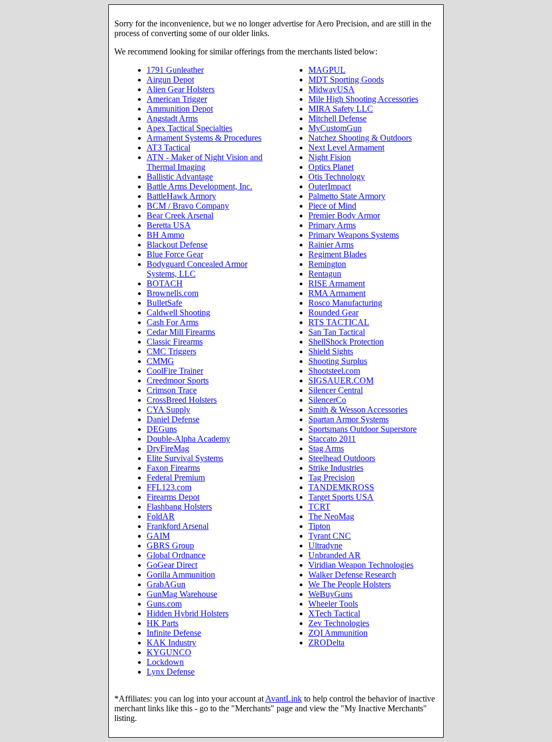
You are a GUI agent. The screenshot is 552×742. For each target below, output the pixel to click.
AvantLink (283, 698)
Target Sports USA (341, 496)
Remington (327, 264)
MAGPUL (327, 69)
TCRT (319, 506)
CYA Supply (168, 409)
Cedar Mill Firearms (181, 331)
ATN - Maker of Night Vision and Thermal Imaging (205, 162)
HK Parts (162, 623)
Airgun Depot (170, 79)
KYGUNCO (169, 652)
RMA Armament (336, 293)
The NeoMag (331, 516)
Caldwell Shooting (178, 312)
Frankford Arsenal (178, 526)
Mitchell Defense (337, 118)
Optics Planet (331, 166)
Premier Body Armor (344, 215)
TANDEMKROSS (341, 487)
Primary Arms (332, 225)
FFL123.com (169, 487)
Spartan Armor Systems (348, 419)
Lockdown (165, 662)
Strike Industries (335, 467)
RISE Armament (336, 283)
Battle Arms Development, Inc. (199, 186)
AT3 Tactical (168, 147)
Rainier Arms (331, 244)
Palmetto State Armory (346, 196)
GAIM (158, 535)
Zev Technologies (338, 623)
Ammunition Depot (180, 108)
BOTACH (165, 283)
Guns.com (164, 603)
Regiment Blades (337, 254)
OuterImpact (329, 186)
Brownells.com (172, 293)
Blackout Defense (177, 244)
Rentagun (324, 273)
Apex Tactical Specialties (189, 128)
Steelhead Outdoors (341, 458)
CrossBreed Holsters (182, 399)
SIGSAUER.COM (341, 380)
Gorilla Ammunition (181, 574)
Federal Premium (176, 477)
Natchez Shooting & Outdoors (360, 137)
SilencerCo (327, 399)
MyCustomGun (335, 128)
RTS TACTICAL (338, 322)
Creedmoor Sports (178, 380)
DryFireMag (168, 448)
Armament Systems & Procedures (204, 137)
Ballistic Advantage (180, 176)
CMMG (160, 361)
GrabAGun (166, 584)
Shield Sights (330, 351)
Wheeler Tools (333, 603)
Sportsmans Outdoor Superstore (362, 429)
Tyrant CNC (329, 535)
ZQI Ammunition (338, 632)
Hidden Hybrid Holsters (188, 613)
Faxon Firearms (173, 467)
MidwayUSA (331, 89)
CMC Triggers (171, 351)
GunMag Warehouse (182, 594)
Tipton (319, 526)
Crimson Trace (172, 390)
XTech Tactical (334, 613)
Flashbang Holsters (179, 506)
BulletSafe (164, 302)
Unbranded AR (334, 555)
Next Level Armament (346, 147)
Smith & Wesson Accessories (358, 409)
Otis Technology (336, 176)
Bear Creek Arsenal (180, 215)
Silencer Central (335, 390)
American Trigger (177, 99)
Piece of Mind (332, 205)
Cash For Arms (172, 322)
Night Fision (329, 157)
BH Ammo (165, 234)
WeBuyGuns (330, 594)
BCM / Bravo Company (188, 205)
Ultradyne (325, 545)
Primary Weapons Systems (353, 234)
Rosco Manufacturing (345, 302)
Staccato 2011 (332, 438)
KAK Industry (171, 642)
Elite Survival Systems (185, 458)
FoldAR (161, 516)
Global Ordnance (176, 555)
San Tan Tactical (336, 331)
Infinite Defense (174, 632)
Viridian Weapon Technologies (360, 564)
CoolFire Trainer (175, 370)
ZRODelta (326, 642)
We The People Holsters (349, 584)
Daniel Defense (173, 419)
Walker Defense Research (352, 574)
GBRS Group (170, 545)
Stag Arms (326, 448)
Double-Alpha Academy (188, 438)
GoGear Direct (172, 564)
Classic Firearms (175, 341)
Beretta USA (169, 225)
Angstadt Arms (172, 118)
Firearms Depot (173, 496)
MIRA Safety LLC (340, 108)
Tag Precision (331, 477)
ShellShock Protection (346, 341)
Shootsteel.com (334, 370)
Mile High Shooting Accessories (363, 99)
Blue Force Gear (175, 254)
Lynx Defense (171, 671)
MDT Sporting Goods (346, 79)
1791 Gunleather (175, 69)
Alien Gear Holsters (181, 89)
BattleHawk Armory (181, 196)
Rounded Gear (333, 312)
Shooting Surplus (337, 361)
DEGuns (162, 429)
